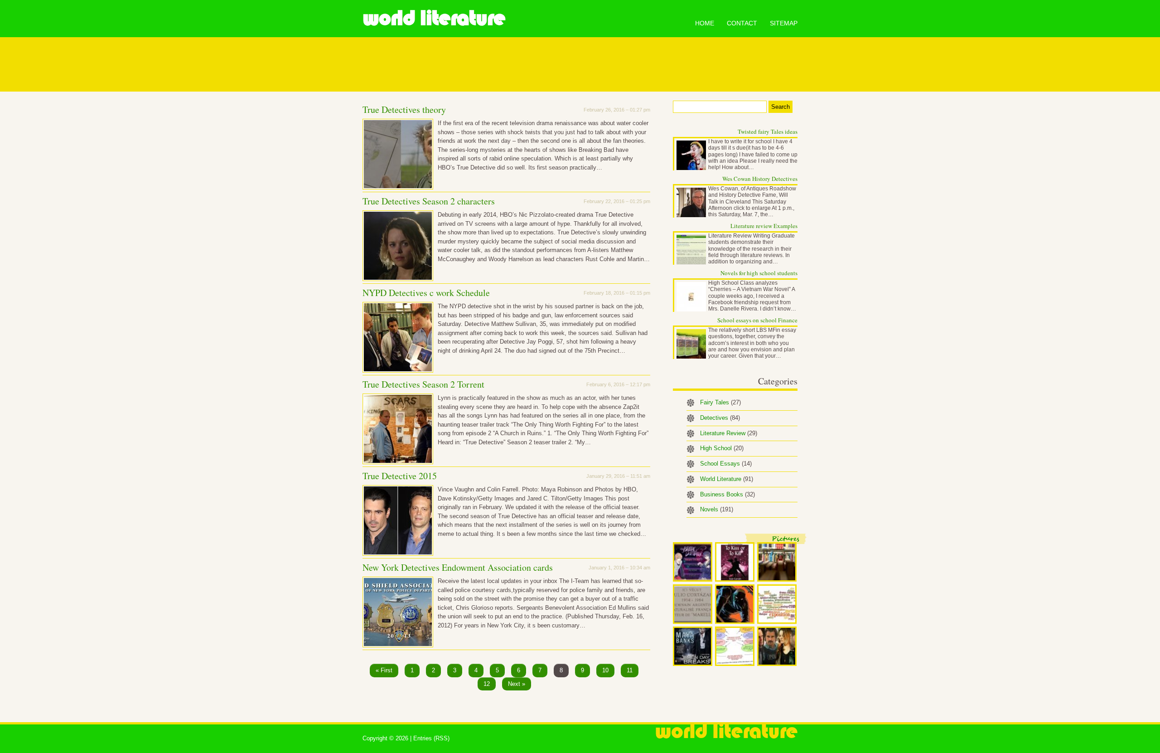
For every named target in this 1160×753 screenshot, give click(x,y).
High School (722, 448)
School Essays (726, 463)
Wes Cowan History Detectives (760, 179)
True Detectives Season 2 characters (428, 201)
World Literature (433, 18)
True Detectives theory (404, 109)
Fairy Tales (720, 402)
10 (605, 670)
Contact (742, 23)
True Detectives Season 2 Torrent (423, 384)
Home (704, 23)
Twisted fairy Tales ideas (768, 131)
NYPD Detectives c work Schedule (426, 293)
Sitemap (784, 23)
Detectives (720, 417)
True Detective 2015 (399, 476)
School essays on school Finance (757, 320)
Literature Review (728, 433)
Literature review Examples (764, 226)
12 (486, 683)
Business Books (727, 494)
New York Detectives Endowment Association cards (457, 567)
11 (630, 670)
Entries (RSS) (431, 738)
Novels (716, 509)
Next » (516, 683)
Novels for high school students (759, 273)
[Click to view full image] (692, 562)
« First (384, 670)
